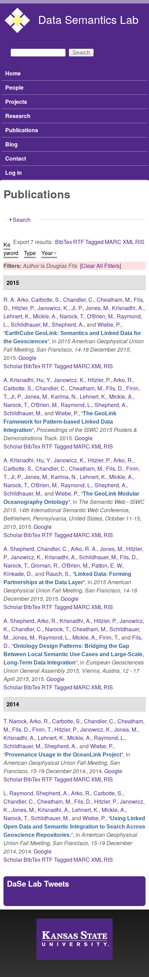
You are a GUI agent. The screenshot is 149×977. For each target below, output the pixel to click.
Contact (15, 158)
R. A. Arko (15, 300)
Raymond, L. (76, 405)
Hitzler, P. (23, 308)
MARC (113, 242)
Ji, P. (77, 308)
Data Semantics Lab (88, 19)
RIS (139, 242)
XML (128, 242)
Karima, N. (64, 396)
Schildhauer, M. (30, 324)
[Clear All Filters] (100, 266)
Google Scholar (19, 362)
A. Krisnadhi (18, 380)
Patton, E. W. (107, 565)
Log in (13, 173)
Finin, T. (109, 637)
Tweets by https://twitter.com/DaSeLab (53, 898)
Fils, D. (114, 388)
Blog (11, 144)
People (14, 87)
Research (17, 116)
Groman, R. (45, 565)
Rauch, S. (58, 574)
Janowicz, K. (53, 308)
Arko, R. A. (84, 549)
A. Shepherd (18, 549)
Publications (21, 130)
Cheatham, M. (114, 300)
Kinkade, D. (17, 574)
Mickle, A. (45, 316)
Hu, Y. (43, 380)
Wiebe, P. (109, 324)
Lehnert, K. (16, 316)
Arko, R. (123, 380)
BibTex (63, 242)
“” (59, 421)
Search (21, 220)
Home (13, 73)
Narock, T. (72, 316)
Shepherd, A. (68, 324)
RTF (78, 242)
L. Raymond (18, 793)
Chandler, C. (78, 300)
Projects (16, 102)
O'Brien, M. (100, 316)
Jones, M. (97, 308)
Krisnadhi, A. (127, 308)
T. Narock (15, 721)
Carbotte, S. (45, 300)
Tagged (94, 242)
